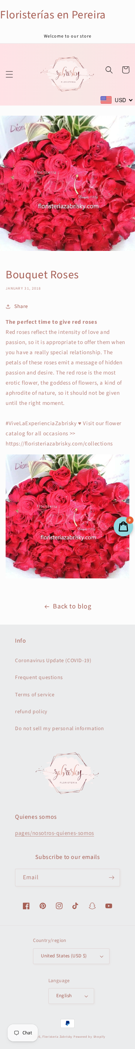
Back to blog (72, 606)
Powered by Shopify (89, 1036)
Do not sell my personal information (59, 728)
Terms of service (35, 695)
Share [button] (21, 306)
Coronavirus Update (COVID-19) (53, 660)
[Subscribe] (111, 877)
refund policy (31, 711)
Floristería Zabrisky (57, 1036)
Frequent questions (39, 677)
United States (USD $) (64, 955)
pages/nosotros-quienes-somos (54, 833)
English (64, 995)
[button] (9, 74)
